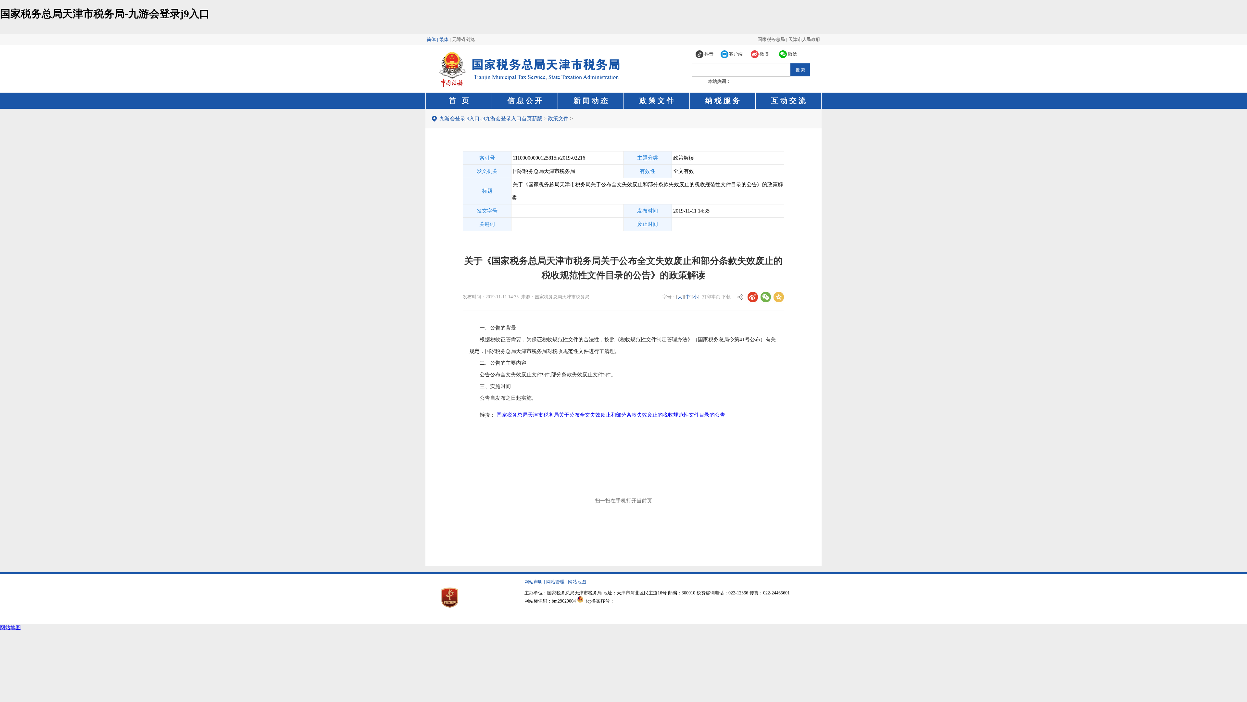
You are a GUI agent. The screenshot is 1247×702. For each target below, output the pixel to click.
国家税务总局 (771, 39)
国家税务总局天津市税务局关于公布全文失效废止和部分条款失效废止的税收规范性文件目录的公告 (611, 415)
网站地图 (577, 581)
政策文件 (558, 118)
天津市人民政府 (804, 39)
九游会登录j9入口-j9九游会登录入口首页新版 (490, 118)
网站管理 (555, 581)
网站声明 (533, 581)
